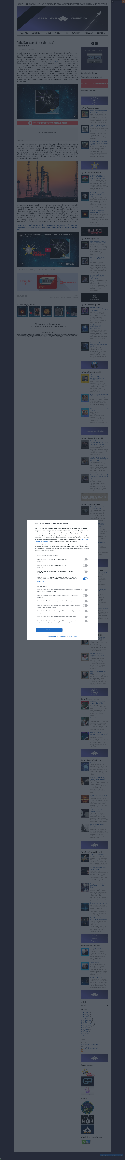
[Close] (94, 524)
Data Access (62, 636)
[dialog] (62, 580)
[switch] (85, 559)
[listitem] (62, 555)
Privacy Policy (73, 636)
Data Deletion (52, 636)
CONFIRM (49, 630)
